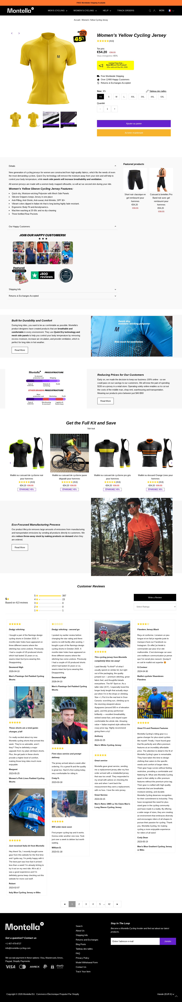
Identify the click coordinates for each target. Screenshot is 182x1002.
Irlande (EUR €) (164, 994)
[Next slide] (171, 463)
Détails (12, 166)
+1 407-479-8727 (13, 943)
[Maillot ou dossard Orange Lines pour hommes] (155, 453)
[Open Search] (150, 10)
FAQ (78, 953)
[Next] (19, 33)
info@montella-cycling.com (18, 948)
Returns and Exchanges (87, 940)
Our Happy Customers (19, 226)
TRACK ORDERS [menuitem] (125, 10)
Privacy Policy (82, 958)
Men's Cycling (56, 10)
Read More (20, 350)
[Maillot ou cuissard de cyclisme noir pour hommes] (26, 453)
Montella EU (29, 994)
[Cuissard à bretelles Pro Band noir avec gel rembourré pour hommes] (161, 180)
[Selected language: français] (171, 10)
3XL (142, 97)
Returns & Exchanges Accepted (24, 296)
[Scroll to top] (176, 996)
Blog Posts (81, 944)
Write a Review (155, 597)
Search (79, 926)
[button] (171, 10)
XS (100, 97)
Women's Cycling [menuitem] (84, 10)
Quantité (101, 103)
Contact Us (81, 967)
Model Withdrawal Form (87, 962)
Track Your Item (83, 971)
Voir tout (91, 428)
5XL (162, 97)
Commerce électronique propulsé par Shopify (57, 994)
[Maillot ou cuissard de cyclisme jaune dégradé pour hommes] (69, 453)
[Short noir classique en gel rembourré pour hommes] (135, 180)
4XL (152, 97)
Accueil (77, 20)
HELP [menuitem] (106, 10)
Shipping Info (15, 289)
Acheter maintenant (134, 133)
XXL (133, 97)
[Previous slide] (10, 463)
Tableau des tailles (84, 949)
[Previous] (12, 33)
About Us (80, 930)
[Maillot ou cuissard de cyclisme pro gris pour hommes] (112, 453)
